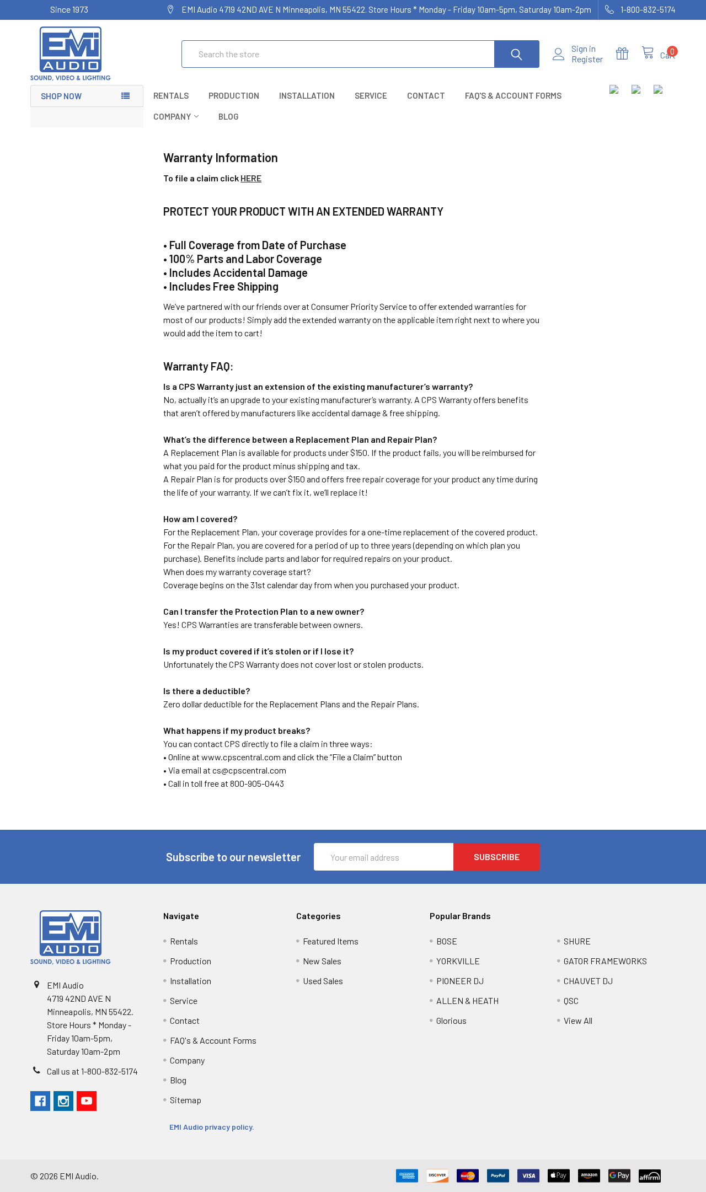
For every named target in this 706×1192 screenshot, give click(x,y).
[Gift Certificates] (628, 54)
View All (578, 1020)
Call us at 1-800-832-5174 (92, 1071)
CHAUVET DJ (588, 980)
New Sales (322, 960)
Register (587, 59)
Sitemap (185, 1099)
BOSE (446, 941)
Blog (228, 116)
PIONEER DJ (460, 980)
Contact (426, 95)
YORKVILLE (458, 960)
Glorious (451, 1020)
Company (172, 116)
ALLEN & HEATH (467, 1000)
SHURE (577, 941)
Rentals (171, 95)
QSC (571, 1000)
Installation (307, 95)
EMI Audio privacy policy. (212, 1126)
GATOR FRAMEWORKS (605, 960)
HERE (250, 178)
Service (371, 95)
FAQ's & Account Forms (513, 95)
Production (233, 95)
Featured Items (331, 941)
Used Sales (323, 980)
